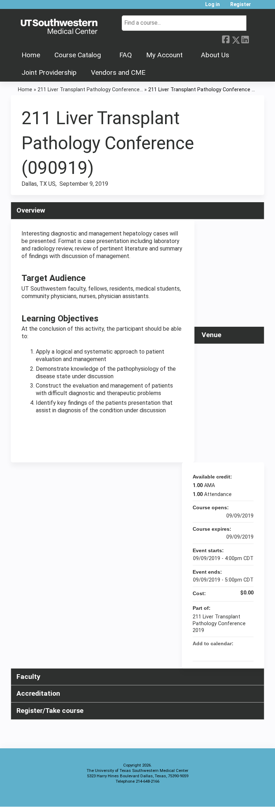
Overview (30, 210)
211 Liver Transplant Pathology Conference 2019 (219, 623)
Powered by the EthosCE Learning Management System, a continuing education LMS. (238, 795)
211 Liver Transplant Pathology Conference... (90, 90)
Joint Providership (49, 72)
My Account (164, 55)
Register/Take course (49, 710)
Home (30, 55)
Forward (254, 38)
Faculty (28, 676)
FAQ (125, 55)
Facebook (225, 38)
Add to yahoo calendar (229, 652)
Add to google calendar (219, 652)
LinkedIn (245, 38)
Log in (212, 4)
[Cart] (258, 7)
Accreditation (38, 693)
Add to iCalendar (238, 652)
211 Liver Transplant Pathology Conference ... (201, 90)
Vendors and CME (118, 72)
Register (240, 4)
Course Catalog (77, 55)
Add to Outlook (247, 652)
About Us (215, 55)
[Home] (59, 27)
